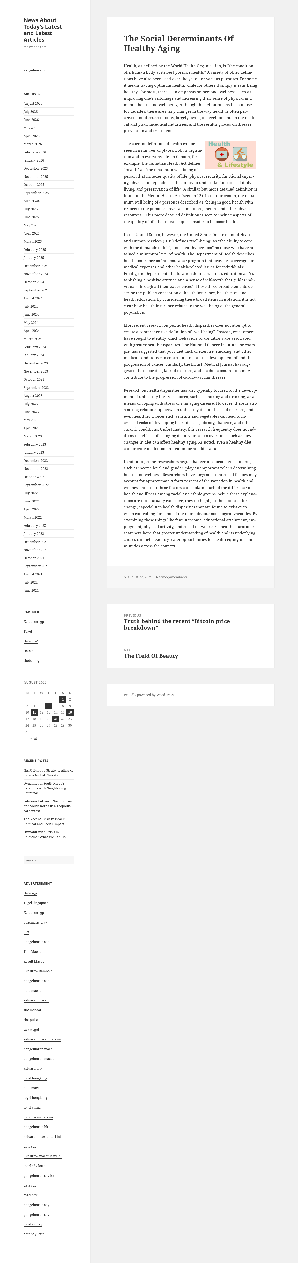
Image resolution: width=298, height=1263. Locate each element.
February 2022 (35, 525)
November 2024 (36, 274)
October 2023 (34, 379)
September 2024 (36, 290)
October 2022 (34, 477)
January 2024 (34, 355)
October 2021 (34, 558)
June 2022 (31, 501)
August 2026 (33, 103)
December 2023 (36, 363)
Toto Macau (33, 951)
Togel (28, 631)
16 (70, 712)
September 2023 (36, 387)
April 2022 (32, 509)
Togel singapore (36, 903)
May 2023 (31, 420)
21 (56, 719)
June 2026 (31, 119)
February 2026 (35, 152)
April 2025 (32, 233)
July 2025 (31, 209)
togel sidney (33, 1224)
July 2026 (31, 111)
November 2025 (36, 176)
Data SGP (31, 641)
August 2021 (33, 574)
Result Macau (34, 961)
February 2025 (35, 249)
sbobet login (33, 660)
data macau (33, 1088)
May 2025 (31, 225)
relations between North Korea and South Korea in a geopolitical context (48, 806)
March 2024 (33, 339)
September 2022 (36, 485)
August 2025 (33, 201)
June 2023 (31, 412)
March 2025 (33, 241)
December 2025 (36, 168)
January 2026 (34, 160)
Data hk (29, 651)
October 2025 (34, 184)
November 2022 (36, 468)
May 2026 (31, 128)
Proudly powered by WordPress (149, 695)
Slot (26, 932)
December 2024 (36, 266)
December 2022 (36, 460)
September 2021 (36, 566)
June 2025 (31, 217)
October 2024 (34, 282)
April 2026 (32, 136)
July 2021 (31, 582)
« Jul (33, 738)
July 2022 (31, 493)
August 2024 (33, 298)
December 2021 (36, 541)
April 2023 (32, 428)
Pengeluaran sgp (36, 70)
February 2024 (35, 347)
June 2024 (31, 314)
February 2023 (35, 444)
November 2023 (36, 371)
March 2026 (33, 144)
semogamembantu (173, 577)
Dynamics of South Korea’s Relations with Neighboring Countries (45, 788)
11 (34, 712)
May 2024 (31, 322)
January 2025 (34, 257)
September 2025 (36, 193)
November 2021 (36, 550)
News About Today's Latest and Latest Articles (43, 29)
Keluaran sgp (34, 621)
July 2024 (31, 306)
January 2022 (34, 533)
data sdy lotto (34, 1234)
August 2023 (33, 395)
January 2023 (34, 452)
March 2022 (33, 517)
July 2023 (31, 404)
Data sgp (30, 893)
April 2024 (32, 330)
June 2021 (31, 590)
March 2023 (33, 436)
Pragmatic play (35, 922)
